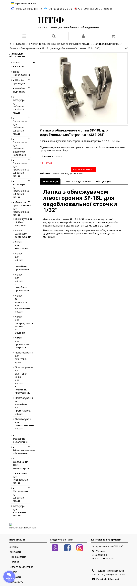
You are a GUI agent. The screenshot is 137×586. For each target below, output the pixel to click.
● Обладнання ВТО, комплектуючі (19, 463)
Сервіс (13, 571)
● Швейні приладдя (19, 81)
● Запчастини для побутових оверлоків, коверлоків (19, 146)
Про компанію (18, 556)
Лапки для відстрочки (18, 245)
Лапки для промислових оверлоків (18, 342)
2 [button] (24, 527)
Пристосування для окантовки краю (18, 357)
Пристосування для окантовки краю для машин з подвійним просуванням (18, 380)
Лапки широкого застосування (18, 233)
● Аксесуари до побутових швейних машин (19, 104)
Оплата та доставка (77, 181)
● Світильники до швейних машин (19, 494)
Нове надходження (19, 73)
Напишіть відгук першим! (68, 173)
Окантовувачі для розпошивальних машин (18, 423)
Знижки (14, 546)
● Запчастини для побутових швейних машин (19, 125)
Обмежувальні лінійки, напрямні (18, 222)
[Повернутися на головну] (10, 44)
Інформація (50, 181)
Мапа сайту (16, 581)
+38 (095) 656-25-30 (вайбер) (95, 8)
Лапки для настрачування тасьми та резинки (18, 324)
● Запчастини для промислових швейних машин (19, 167)
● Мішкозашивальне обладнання (19, 450)
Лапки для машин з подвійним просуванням (18, 261)
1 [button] (21, 527)
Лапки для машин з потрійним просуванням (18, 282)
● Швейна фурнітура (19, 90)
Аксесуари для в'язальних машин (19, 510)
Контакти (15, 551)
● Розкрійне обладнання (19, 438)
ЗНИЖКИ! (18, 66)
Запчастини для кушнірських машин (19, 478)
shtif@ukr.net (111, 579)
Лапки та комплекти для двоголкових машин (18, 303)
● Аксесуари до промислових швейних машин (19, 189)
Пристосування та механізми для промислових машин (18, 405)
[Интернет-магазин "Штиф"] (68, 22)
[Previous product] (125, 48)
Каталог (16, 62)
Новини (14, 561)
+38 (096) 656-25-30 (59, 8)
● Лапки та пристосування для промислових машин (19, 208)
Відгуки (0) (103, 181)
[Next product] (127, 48)
